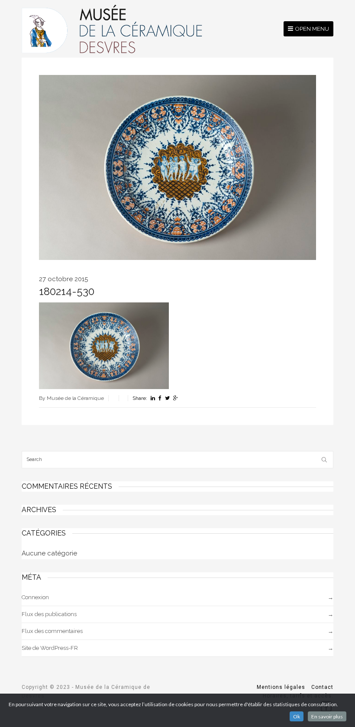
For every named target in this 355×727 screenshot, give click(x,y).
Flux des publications (49, 614)
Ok (296, 716)
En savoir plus (327, 716)
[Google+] (175, 398)
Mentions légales (281, 687)
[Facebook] (159, 398)
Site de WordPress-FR (50, 648)
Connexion (35, 597)
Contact (322, 687)
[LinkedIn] (153, 398)
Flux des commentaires (52, 631)
